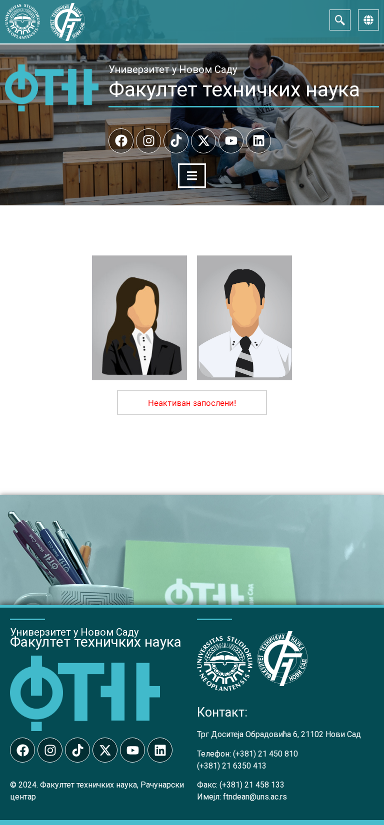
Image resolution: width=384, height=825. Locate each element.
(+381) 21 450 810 (265, 754)
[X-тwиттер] (203, 140)
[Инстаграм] (148, 140)
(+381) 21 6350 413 (231, 766)
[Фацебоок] (121, 140)
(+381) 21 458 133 (252, 785)
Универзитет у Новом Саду (172, 69)
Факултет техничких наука (234, 89)
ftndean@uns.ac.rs (255, 797)
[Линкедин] (258, 140)
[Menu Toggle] (192, 175)
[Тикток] (176, 140)
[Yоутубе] (231, 140)
